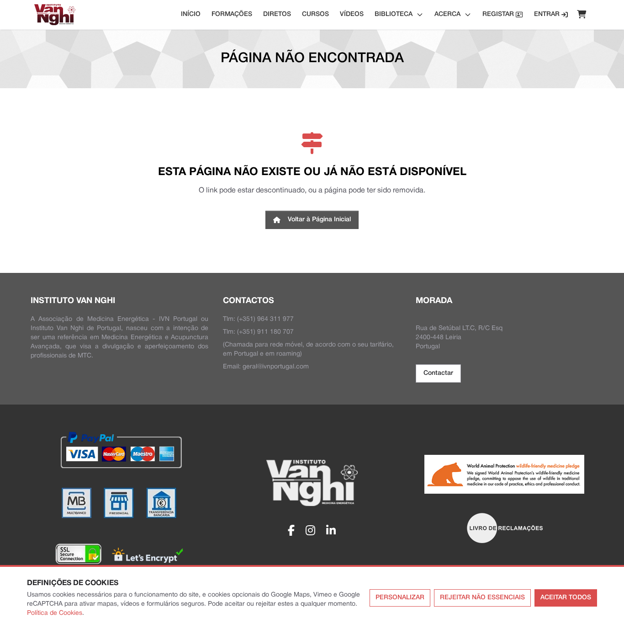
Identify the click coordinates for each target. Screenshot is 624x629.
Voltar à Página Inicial (319, 220)
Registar (498, 14)
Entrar (547, 14)
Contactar (438, 373)
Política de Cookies (54, 613)
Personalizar (399, 598)
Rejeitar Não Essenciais (482, 598)
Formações (232, 14)
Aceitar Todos (565, 598)
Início (191, 14)
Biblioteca (393, 14)
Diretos (277, 14)
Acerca (447, 14)
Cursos (315, 14)
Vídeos (352, 14)
